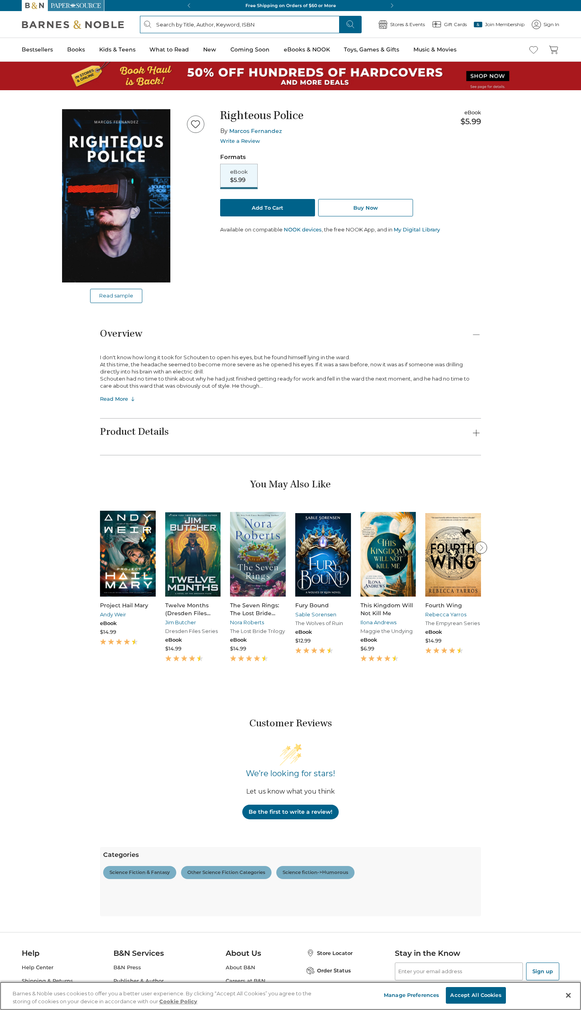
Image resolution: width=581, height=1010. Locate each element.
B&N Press (127, 967)
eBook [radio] (239, 176)
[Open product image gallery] (116, 195)
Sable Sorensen (315, 614)
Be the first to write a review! (290, 811)
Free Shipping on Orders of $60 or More (290, 5)
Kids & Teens (117, 49)
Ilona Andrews (378, 622)
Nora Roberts (247, 622)
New (209, 49)
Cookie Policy (178, 1001)
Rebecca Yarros (445, 614)
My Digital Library (417, 229)
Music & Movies (434, 49)
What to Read (169, 49)
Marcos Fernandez (255, 131)
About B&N (240, 967)
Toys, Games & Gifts (371, 49)
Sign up (542, 971)
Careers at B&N (246, 981)
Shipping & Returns (47, 981)
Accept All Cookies (475, 995)
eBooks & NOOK (307, 49)
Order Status (334, 970)
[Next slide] (481, 547)
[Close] (568, 995)
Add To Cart (267, 208)
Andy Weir (113, 614)
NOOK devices (303, 230)
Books (76, 49)
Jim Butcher (180, 622)
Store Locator (335, 953)
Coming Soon (250, 49)
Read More (114, 399)
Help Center (37, 967)
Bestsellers (37, 49)
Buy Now (365, 208)
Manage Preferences (411, 995)
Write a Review (240, 141)
